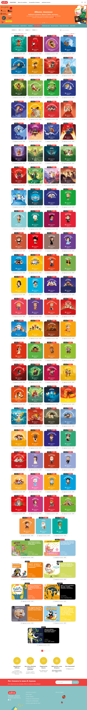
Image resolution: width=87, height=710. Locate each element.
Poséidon (47, 399)
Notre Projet (29, 694)
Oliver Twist (31, 71)
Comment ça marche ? (31, 692)
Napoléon (31, 246)
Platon (38, 531)
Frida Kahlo (64, 443)
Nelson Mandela (32, 443)
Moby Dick (64, 49)
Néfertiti (55, 531)
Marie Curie (64, 224)
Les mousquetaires (16, 487)
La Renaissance (32, 268)
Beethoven (15, 246)
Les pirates (15, 268)
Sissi (30, 465)
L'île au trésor (48, 71)
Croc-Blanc (64, 71)
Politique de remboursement (32, 698)
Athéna (30, 421)
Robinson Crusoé (16, 93)
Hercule (63, 180)
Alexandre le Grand (25, 531)
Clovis (46, 509)
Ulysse (14, 421)
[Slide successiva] (47, 22)
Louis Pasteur (65, 465)
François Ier (31, 290)
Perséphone (31, 180)
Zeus (13, 202)
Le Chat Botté (16, 49)
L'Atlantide (31, 202)
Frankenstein (48, 93)
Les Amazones (65, 158)
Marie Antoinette (32, 487)
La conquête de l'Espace (50, 202)
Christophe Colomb (66, 487)
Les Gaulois (64, 509)
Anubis (46, 158)
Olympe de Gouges (66, 246)
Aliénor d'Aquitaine (16, 312)
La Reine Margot (48, 268)
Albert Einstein (32, 224)
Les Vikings (64, 290)
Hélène (46, 180)
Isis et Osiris (15, 158)
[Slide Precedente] (40, 22)
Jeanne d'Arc (31, 509)
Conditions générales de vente (33, 703)
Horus (30, 158)
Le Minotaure (15, 180)
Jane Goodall (64, 202)
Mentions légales (60, 692)
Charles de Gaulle (49, 443)
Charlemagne (31, 312)
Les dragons (64, 399)
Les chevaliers (15, 509)
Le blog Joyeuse (29, 696)
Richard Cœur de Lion (50, 312)
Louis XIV (15, 290)
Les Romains (64, 312)
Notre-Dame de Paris (17, 399)
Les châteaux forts (49, 290)
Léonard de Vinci (48, 487)
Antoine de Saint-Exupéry (18, 224)
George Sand (48, 246)
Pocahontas (64, 268)
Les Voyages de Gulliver (34, 93)
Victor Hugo (48, 465)
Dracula (30, 49)
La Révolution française (17, 465)
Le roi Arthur (32, 399)
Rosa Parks (47, 224)
